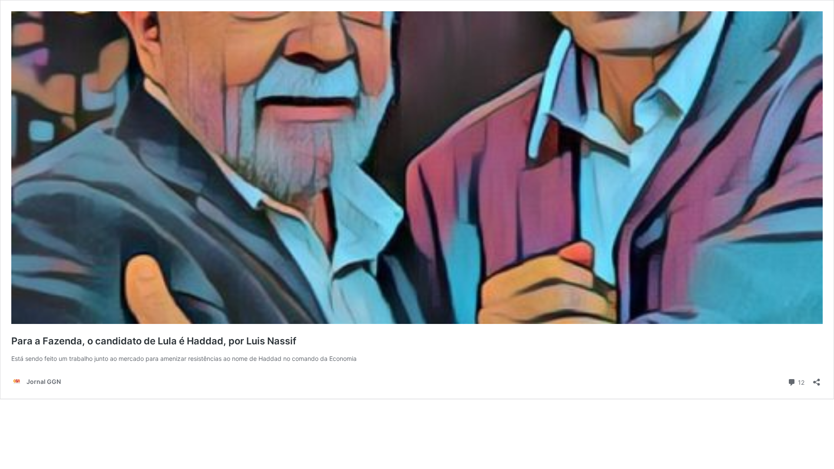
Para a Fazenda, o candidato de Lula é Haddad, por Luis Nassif (153, 341)
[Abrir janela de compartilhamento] (817, 379)
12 (800, 381)
